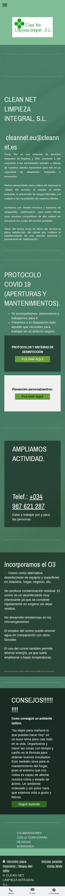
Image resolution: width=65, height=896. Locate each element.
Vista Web (54, 866)
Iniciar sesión (52, 861)
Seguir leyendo (29, 804)
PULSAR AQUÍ (32, 359)
